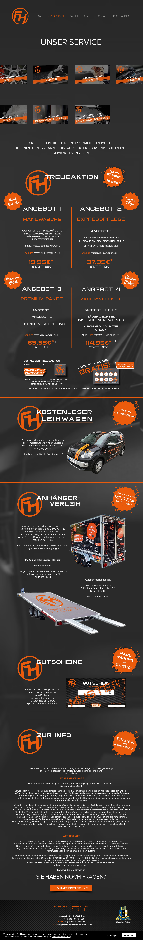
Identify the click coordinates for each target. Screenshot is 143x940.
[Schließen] (139, 935)
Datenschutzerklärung (61, 936)
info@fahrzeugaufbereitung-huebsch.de (74, 925)
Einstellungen (112, 935)
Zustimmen (129, 935)
